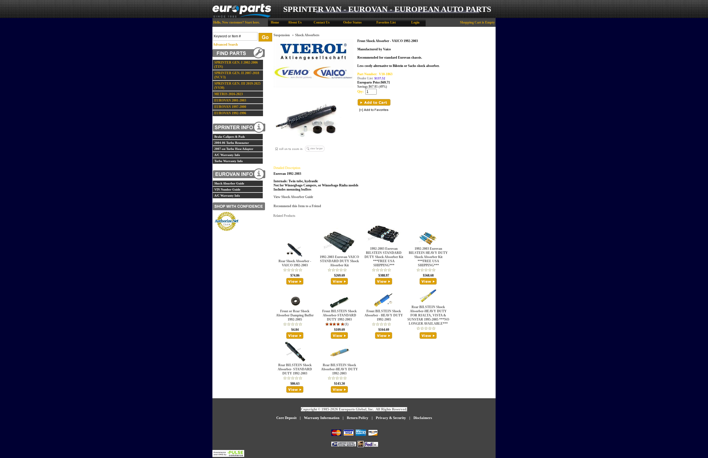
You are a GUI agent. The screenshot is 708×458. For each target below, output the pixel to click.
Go (265, 37)
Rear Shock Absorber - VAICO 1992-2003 (294, 263)
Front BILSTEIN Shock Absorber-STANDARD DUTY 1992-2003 (339, 315)
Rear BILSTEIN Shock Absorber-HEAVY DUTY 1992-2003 (339, 369)
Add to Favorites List (374, 110)
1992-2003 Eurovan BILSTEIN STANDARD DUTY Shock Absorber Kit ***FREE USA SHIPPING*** (384, 257)
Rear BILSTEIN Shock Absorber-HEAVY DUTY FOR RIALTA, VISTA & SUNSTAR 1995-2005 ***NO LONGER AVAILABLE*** (428, 315)
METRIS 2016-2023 (228, 94)
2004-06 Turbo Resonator (231, 142)
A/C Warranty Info (227, 155)
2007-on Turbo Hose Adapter (233, 148)
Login (415, 22)
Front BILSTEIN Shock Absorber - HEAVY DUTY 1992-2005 (384, 315)
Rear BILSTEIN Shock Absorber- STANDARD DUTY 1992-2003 (295, 369)
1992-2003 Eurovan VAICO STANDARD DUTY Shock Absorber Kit (339, 261)
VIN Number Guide (227, 189)
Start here (252, 22)
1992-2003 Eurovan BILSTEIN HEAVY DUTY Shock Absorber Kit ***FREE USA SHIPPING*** (428, 257)
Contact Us (322, 22)
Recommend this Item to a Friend (297, 206)
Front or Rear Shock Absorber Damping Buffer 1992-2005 (295, 315)
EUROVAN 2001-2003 (230, 100)
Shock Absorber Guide (229, 183)
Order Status (352, 22)
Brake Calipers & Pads (229, 136)
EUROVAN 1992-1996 (230, 113)
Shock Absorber (292, 197)
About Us (295, 22)
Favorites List (386, 22)
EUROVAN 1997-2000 (230, 107)
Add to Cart (374, 102)
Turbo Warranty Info (228, 161)
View (295, 281)
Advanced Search (225, 44)
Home (275, 22)
